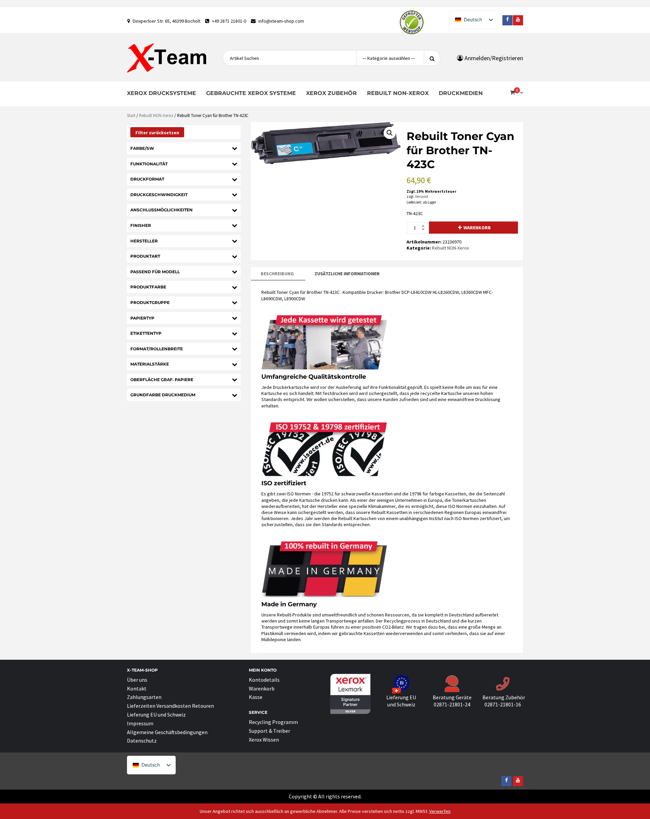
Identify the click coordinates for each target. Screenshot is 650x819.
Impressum (140, 723)
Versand (421, 196)
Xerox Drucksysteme (161, 93)
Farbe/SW (142, 148)
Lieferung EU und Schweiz (156, 714)
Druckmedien (461, 93)
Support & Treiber (269, 730)
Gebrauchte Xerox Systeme (251, 93)
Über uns (137, 679)
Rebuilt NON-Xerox (398, 93)
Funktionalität (149, 163)
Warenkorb (477, 228)
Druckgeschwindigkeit (159, 194)
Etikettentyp (145, 333)
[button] (390, 133)
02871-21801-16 (502, 704)
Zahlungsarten (144, 697)
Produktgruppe (150, 302)
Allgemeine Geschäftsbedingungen (167, 732)
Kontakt (137, 688)
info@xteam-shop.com (281, 21)
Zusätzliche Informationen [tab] (347, 274)
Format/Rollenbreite (156, 348)
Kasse (255, 697)
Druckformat (147, 179)
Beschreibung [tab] (277, 274)
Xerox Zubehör (331, 93)
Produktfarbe (148, 286)
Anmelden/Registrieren (493, 58)
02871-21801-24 (452, 704)
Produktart (145, 256)
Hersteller (144, 240)
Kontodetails (264, 679)
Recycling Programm (273, 722)
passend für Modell (155, 271)
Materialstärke (149, 364)
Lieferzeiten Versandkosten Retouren (170, 705)
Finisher (140, 225)
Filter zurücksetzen (157, 133)
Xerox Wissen (264, 739)
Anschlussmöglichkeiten (161, 209)
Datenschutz (142, 740)
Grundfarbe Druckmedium (162, 394)
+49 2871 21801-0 (229, 21)
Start (131, 115)
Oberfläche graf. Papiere (161, 379)
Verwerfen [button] (440, 811)
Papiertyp (142, 318)
